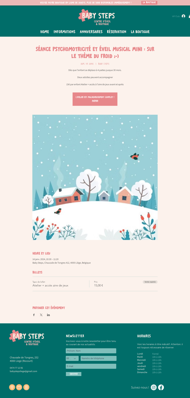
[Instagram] (154, 387)
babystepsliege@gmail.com (23, 371)
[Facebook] (161, 387)
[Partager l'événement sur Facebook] (34, 315)
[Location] (12, 387)
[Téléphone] (26, 387)
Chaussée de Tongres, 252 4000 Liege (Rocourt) (24, 359)
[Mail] (19, 387)
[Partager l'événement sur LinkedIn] (48, 315)
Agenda (95, 101)
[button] (64, 32)
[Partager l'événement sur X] (41, 315)
